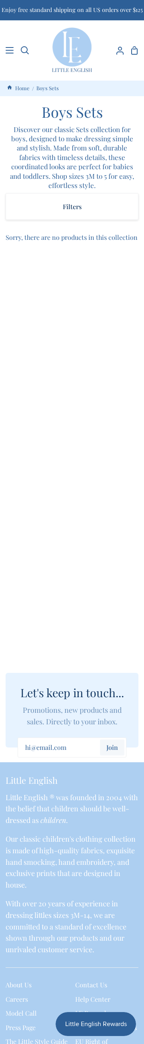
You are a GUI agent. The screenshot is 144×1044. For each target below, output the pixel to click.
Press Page (21, 1027)
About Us (19, 985)
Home (22, 88)
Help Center (92, 999)
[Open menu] (7, 50)
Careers (17, 999)
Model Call (21, 1013)
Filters (72, 206)
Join (112, 747)
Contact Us (91, 985)
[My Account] (117, 50)
